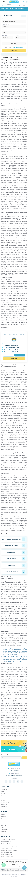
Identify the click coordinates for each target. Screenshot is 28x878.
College (2, 827)
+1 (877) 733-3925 (8, 5)
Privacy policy (15, 874)
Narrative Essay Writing (6, 848)
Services (3, 800)
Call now (8, 355)
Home (2, 8)
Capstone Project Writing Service (8, 843)
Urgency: (17, 35)
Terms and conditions (6, 874)
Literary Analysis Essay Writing (8, 839)
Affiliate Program (5, 802)
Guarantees (4, 798)
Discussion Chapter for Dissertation (9, 850)
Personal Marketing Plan (6, 852)
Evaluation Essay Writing (7, 854)
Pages (3, 40)
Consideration (4, 829)
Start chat (20, 355)
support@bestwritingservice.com (14, 775)
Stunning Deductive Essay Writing (9, 846)
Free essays (4, 806)
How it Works (4, 789)
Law (13, 8)
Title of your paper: (6, 18)
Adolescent (3, 816)
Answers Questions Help (6, 841)
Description (3, 831)
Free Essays (8, 8)
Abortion (3, 814)
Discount (3, 793)
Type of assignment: (6, 29)
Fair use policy (14, 876)
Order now (14, 358)
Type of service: (5, 24)
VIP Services (4, 804)
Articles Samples (5, 820)
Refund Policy (23, 874)
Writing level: (5, 35)
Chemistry (3, 825)
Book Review (4, 823)
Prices (2, 791)
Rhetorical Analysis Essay (7, 856)
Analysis (3, 818)
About (2, 795)
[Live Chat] (24, 867)
